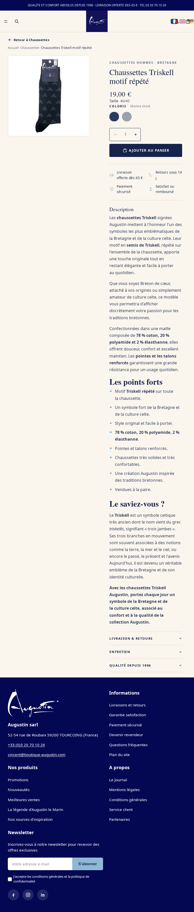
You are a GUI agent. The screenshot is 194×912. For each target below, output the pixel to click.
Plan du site (119, 754)
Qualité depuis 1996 (130, 665)
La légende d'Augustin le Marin (35, 809)
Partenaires (119, 819)
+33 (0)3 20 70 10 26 (26, 744)
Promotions (18, 779)
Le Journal (118, 779)
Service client (121, 809)
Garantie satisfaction (127, 714)
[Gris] (127, 116)
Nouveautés (19, 789)
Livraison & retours (131, 638)
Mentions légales (124, 789)
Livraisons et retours (127, 704)
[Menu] (6, 21)
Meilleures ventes (24, 799)
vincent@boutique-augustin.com (36, 754)
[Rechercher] (16, 21)
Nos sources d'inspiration (30, 819)
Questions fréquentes (128, 744)
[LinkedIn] (42, 894)
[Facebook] (13, 894)
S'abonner (87, 864)
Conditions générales (128, 799)
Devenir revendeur (126, 734)
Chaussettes (29, 48)
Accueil (13, 48)
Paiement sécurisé (125, 724)
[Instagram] (28, 894)
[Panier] (187, 21)
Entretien (119, 651)
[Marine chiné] (114, 116)
